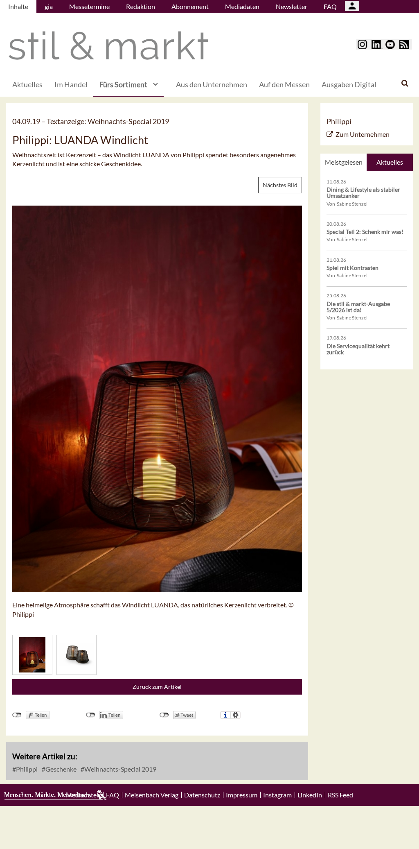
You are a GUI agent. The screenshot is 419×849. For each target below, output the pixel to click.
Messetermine (89, 6)
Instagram (277, 795)
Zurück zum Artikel (157, 686)
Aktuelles (27, 84)
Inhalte (18, 6)
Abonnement (190, 6)
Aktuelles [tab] (389, 162)
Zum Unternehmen (363, 134)
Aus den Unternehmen (211, 84)
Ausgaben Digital (349, 84)
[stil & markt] (108, 45)
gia (49, 6)
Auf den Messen (284, 84)
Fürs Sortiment (123, 84)
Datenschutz (202, 795)
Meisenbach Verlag (151, 795)
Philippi (26, 769)
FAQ (330, 6)
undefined (90, 715)
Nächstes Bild (280, 184)
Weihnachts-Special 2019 (119, 769)
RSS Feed (340, 795)
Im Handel (71, 84)
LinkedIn (309, 795)
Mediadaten (242, 6)
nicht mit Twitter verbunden (164, 715)
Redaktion (140, 6)
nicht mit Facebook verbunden (17, 715)
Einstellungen (235, 715)
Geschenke (60, 769)
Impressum (241, 795)
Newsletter (291, 6)
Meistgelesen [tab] (344, 162)
